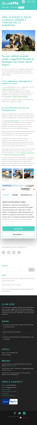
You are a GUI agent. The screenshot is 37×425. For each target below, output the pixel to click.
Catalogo (14, 7)
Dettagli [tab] (15, 195)
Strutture (5, 7)
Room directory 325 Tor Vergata (11, 285)
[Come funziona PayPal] (10, 404)
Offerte (21, 7)
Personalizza (17, 234)
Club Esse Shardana (27, 153)
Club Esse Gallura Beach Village (14, 154)
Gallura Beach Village (20, 96)
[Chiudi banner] (34, 189)
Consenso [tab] (5, 195)
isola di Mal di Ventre (13, 121)
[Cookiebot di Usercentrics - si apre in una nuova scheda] (22, 189)
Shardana (8, 96)
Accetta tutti (18, 228)
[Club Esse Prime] (23, 1)
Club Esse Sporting (8, 89)
